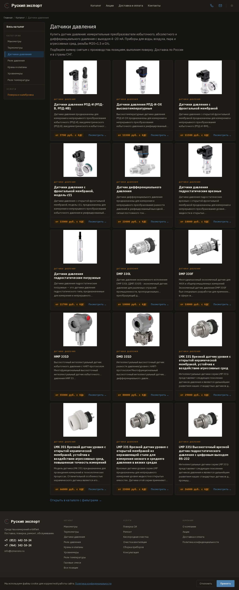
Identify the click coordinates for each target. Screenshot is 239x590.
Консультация (131, 552)
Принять (225, 583)
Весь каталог (15, 26)
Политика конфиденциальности (201, 542)
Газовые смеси (72, 562)
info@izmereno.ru (14, 551)
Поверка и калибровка (21, 94)
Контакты (154, 5)
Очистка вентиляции (135, 542)
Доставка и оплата (131, 5)
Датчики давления (74, 536)
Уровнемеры (15, 73)
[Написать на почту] (220, 5)
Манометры (14, 41)
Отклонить (206, 583)
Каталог (96, 5)
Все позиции (71, 567)
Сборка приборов (133, 547)
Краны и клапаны (17, 67)
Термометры (15, 47)
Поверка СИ (130, 526)
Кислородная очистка (135, 536)
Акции (110, 5)
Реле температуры (19, 80)
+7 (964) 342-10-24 (17, 545)
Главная (8, 17)
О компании (189, 526)
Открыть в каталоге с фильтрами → (76, 500)
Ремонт (127, 531)
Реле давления (16, 60)
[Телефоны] (212, 5)
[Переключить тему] (232, 5)
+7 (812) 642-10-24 (17, 540)
